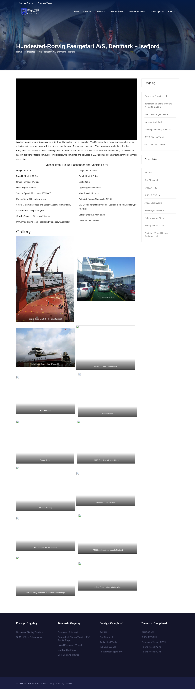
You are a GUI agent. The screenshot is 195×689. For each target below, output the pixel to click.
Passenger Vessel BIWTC (156, 210)
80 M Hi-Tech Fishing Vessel (29, 637)
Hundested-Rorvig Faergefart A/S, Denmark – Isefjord (50, 52)
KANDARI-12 (150, 188)
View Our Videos (45, 3)
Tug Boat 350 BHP (108, 647)
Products (101, 11)
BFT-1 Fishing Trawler (154, 137)
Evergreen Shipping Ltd (155, 96)
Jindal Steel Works (153, 203)
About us (87, 11)
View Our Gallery (26, 3)
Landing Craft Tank (153, 122)
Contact (171, 11)
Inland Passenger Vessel (156, 114)
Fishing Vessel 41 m (154, 225)
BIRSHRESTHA (152, 195)
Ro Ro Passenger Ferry (111, 651)
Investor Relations (137, 11)
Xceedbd (68, 683)
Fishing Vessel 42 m (154, 218)
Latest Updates (157, 11)
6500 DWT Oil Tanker (154, 144)
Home (76, 11)
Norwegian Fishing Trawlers (157, 129)
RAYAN (148, 172)
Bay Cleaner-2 (151, 180)
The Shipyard (117, 11)
